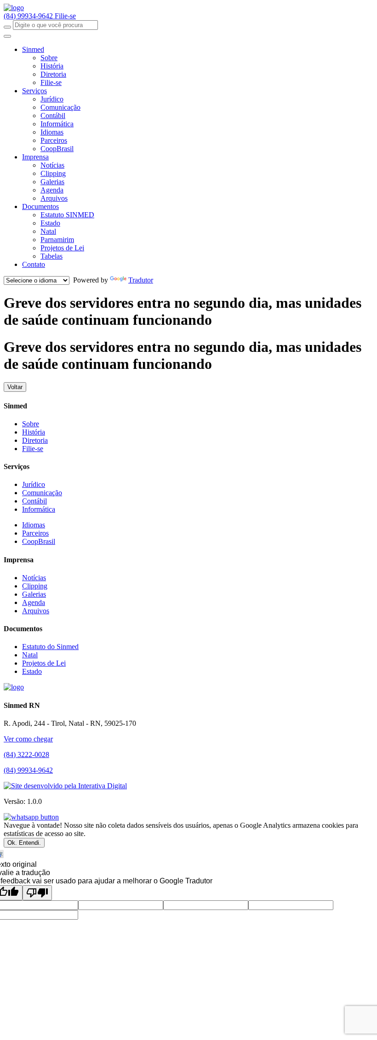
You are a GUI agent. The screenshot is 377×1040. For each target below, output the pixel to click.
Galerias (52, 182)
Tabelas (51, 256)
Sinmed (33, 49)
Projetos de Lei (62, 248)
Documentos (40, 206)
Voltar (15, 387)
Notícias (52, 165)
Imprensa (35, 157)
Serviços (34, 91)
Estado (50, 223)
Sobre (48, 58)
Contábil (52, 115)
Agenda (51, 190)
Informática (57, 124)
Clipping (53, 173)
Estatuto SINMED (67, 215)
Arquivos (54, 198)
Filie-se (65, 16)
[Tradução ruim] (37, 892)
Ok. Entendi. (24, 842)
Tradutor (140, 280)
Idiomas (51, 132)
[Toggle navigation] (7, 36)
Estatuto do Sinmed (50, 646)
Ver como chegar (28, 739)
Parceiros (53, 140)
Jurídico (51, 99)
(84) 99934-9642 (29, 16)
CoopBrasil (57, 149)
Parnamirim (57, 239)
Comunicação (60, 107)
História (51, 66)
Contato (33, 264)
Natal (48, 231)
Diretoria (53, 74)
